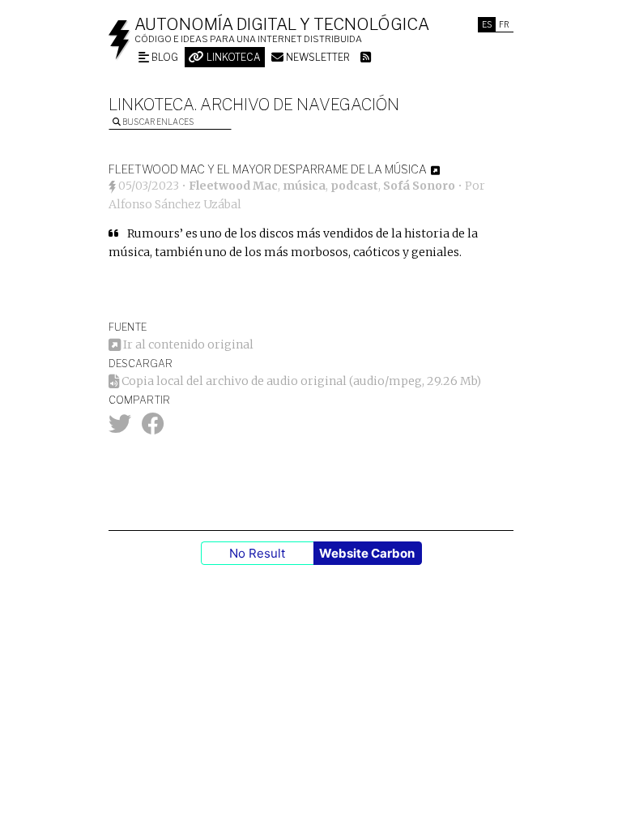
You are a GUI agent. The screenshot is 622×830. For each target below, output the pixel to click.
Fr (504, 24)
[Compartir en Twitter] (120, 428)
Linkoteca (232, 57)
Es (487, 24)
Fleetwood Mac (233, 185)
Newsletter (316, 57)
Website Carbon (367, 553)
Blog (163, 57)
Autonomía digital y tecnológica (281, 24)
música (304, 185)
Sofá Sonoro (419, 185)
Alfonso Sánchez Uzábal (175, 204)
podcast (354, 185)
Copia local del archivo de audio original (233, 381)
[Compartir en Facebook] (153, 428)
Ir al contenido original (187, 344)
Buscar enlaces (157, 121)
